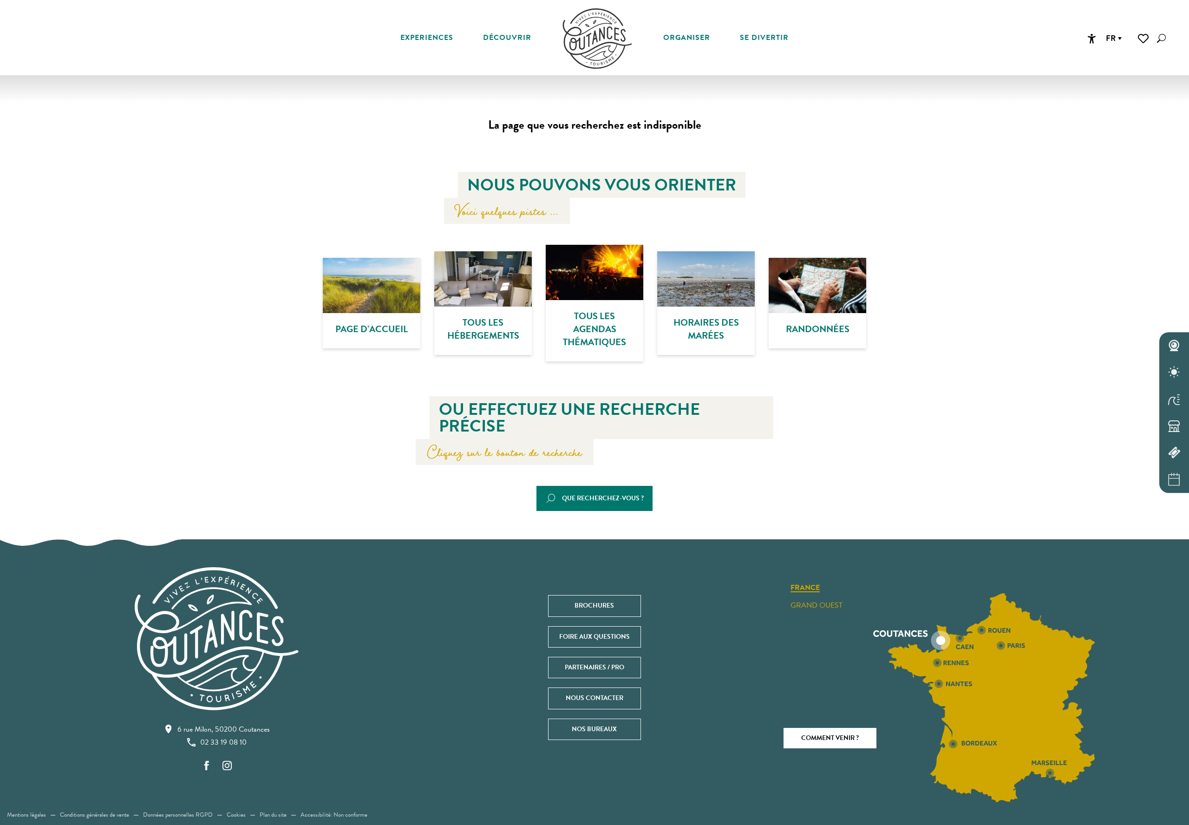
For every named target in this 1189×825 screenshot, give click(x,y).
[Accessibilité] (1091, 39)
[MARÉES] (1174, 399)
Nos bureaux (594, 729)
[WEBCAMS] (1174, 345)
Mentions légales (26, 814)
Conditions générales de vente (94, 814)
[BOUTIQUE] (1174, 425)
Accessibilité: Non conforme (334, 814)
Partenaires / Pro (594, 667)
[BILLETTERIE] (1174, 452)
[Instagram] (227, 766)
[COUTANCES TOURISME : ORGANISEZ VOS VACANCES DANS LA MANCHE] (597, 38)
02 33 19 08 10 (223, 742)
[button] (1161, 38)
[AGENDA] (1174, 479)
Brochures (594, 605)
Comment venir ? (830, 738)
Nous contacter (594, 698)
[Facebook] (206, 766)
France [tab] (805, 588)
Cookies (236, 814)
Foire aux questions (594, 637)
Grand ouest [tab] (816, 605)
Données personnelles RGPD (178, 814)
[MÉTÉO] (1174, 372)
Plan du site (273, 814)
